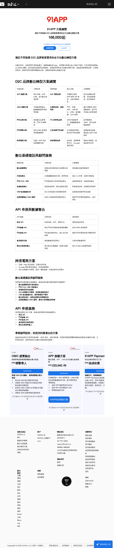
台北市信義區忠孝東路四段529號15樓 (67, 450)
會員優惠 (40, 477)
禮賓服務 (40, 474)
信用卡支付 (89, 481)
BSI (18, 437)
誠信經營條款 (90, 459)
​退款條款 (88, 438)
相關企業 (60, 465)
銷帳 (87, 487)
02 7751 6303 (62, 441)
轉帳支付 (88, 484)
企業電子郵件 (19, 487)
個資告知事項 (90, 465)
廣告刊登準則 (90, 462)
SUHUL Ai (21, 435)
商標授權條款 (90, 456)
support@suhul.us (64, 444)
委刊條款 (88, 444)
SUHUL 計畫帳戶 (43, 438)
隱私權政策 (53, 546)
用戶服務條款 (90, 441)
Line (39, 441)
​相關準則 (88, 432)
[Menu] (109, 4)
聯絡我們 (60, 459)
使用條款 (65, 546)
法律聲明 (90, 546)
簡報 (19, 452)
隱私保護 (88, 435)
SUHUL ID (41, 435)
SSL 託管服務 (19, 496)
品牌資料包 (89, 468)
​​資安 (87, 471)
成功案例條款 (90, 447)
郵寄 (58, 462)
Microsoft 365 (19, 523)
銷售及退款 (77, 546)
